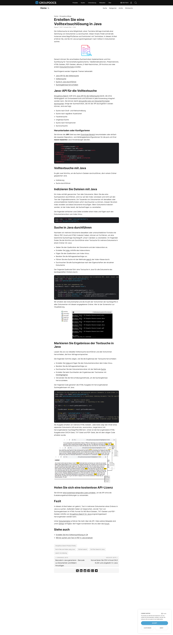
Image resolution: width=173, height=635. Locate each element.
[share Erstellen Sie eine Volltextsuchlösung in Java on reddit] (85, 571)
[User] (131, 2)
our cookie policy (159, 619)
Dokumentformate (67, 67)
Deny (161, 628)
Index (68, 250)
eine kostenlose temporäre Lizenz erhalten (79, 493)
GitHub (61, 524)
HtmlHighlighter (62, 375)
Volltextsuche (61, 79)
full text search (82, 549)
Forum (106, 524)
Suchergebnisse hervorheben (67, 85)
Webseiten (102, 2)
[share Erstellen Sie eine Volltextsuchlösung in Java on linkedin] (81, 571)
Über (109, 2)
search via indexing (61, 553)
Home (43, 8)
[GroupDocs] (46, 2)
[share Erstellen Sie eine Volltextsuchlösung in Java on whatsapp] (92, 571)
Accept (154, 623)
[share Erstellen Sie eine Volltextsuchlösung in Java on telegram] (96, 571)
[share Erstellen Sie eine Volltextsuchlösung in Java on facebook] (88, 571)
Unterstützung (92, 2)
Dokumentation (65, 521)
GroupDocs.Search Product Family (65, 545)
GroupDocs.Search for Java (80, 514)
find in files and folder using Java (65, 549)
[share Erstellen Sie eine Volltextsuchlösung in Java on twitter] (77, 571)
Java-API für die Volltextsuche (67, 76)
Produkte (75, 2)
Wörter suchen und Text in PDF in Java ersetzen (74, 538)
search (88, 259)
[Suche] (135, 2)
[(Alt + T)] (48, 8)
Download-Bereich (88, 134)
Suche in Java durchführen (66, 82)
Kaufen (83, 2)
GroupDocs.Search (61, 96)
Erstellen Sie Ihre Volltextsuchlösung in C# (72, 535)
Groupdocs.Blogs (65, 16)
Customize (147, 628)
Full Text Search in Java (97, 549)
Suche (103, 369)
